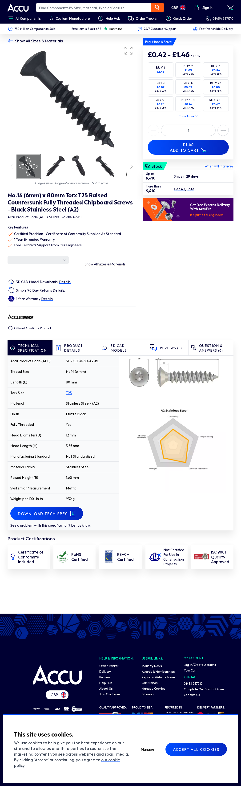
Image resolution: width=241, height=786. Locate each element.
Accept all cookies (196, 749)
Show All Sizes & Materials (39, 40)
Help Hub (105, 682)
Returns (105, 677)
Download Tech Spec (43, 513)
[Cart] (230, 7)
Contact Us (192, 694)
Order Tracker (108, 666)
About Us (106, 688)
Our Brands (150, 682)
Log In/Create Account (200, 664)
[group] (72, 98)
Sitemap (148, 694)
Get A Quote (184, 189)
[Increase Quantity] (153, 130)
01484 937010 (223, 18)
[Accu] (18, 7)
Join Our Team (109, 694)
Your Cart (190, 670)
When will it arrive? (219, 166)
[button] (128, 51)
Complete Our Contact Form (204, 689)
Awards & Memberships (158, 671)
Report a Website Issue (158, 677)
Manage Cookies (153, 688)
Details (65, 282)
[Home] (57, 675)
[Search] (157, 7)
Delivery (105, 671)
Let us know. (81, 525)
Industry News (152, 666)
